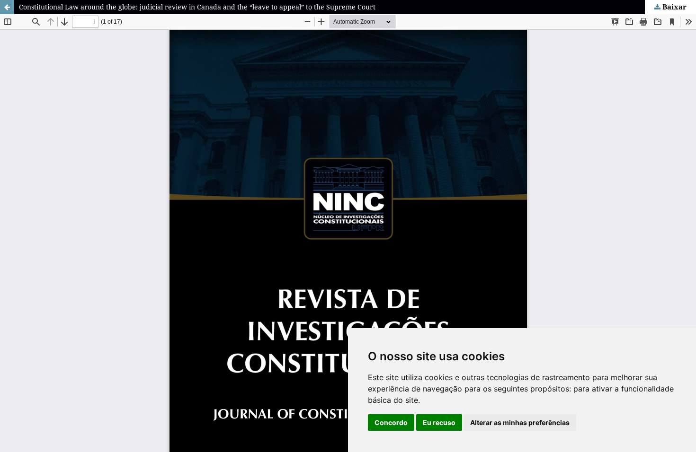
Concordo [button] (391, 422)
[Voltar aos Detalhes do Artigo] (7, 7)
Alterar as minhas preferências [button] (520, 422)
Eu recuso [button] (439, 422)
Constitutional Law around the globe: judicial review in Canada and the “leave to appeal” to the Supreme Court (197, 6)
